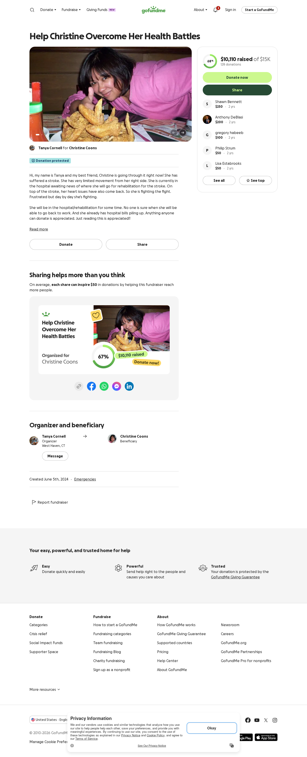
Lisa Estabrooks (228, 163)
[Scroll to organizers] (32, 148)
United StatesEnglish (53, 720)
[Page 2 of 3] (41, 134)
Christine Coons (134, 436)
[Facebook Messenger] (116, 386)
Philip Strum (225, 148)
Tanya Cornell (54, 436)
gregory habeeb (229, 133)
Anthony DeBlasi (229, 117)
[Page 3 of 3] (45, 134)
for (67, 148)
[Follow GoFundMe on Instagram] (274, 720)
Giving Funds (101, 10)
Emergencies (85, 479)
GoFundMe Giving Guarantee (235, 577)
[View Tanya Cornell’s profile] (33, 440)
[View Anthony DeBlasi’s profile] (207, 119)
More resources (42, 689)
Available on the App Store (266, 737)
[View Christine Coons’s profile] (112, 438)
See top (258, 180)
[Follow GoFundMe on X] (265, 720)
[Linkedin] (129, 386)
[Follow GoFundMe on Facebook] (247, 720)
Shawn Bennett (228, 102)
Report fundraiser (53, 502)
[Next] (182, 132)
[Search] (32, 9)
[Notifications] (215, 9)
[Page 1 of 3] (37, 134)
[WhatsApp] (104, 386)
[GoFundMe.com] (153, 10)
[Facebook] (91, 386)
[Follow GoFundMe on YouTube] (256, 720)
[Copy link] (78, 386)
